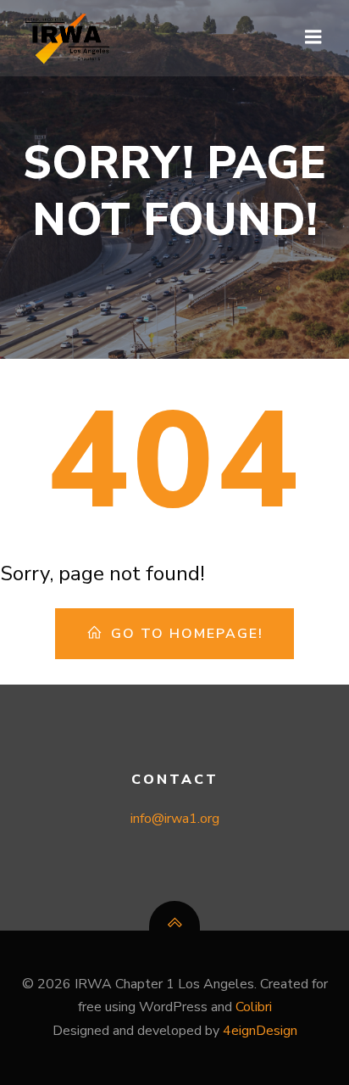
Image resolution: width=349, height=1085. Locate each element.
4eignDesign (260, 1030)
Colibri (253, 1007)
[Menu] (313, 37)
